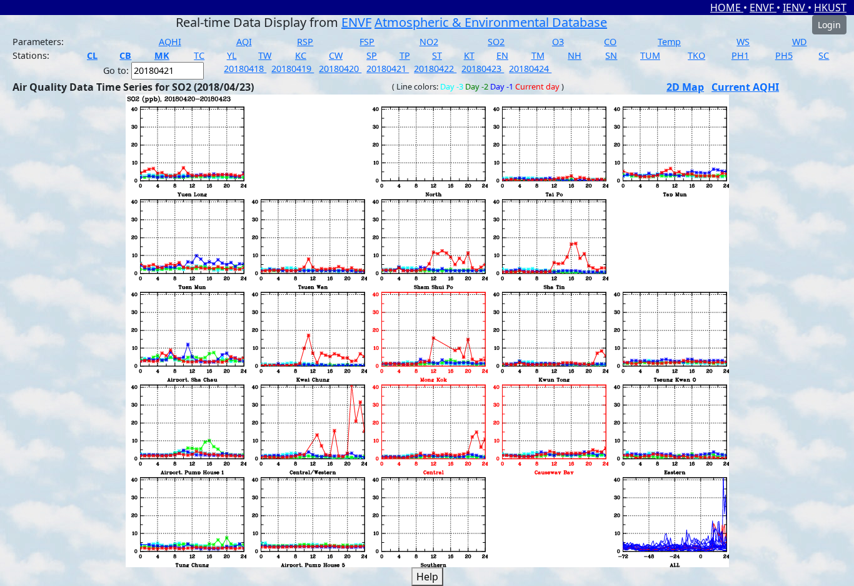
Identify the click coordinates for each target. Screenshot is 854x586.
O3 (558, 42)
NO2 (428, 42)
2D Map (685, 87)
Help (427, 576)
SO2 (496, 42)
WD (799, 42)
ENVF (763, 7)
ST (437, 55)
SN (611, 55)
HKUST (830, 7)
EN (502, 55)
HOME (726, 7)
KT (469, 55)
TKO (696, 55)
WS (743, 42)
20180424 (530, 69)
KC (300, 55)
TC (199, 55)
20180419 (292, 69)
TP (404, 55)
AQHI (170, 42)
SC (823, 55)
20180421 (387, 69)
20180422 (435, 69)
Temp (669, 42)
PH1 (740, 55)
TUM (650, 55)
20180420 (340, 69)
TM (538, 55)
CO (610, 42)
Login (829, 25)
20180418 (245, 69)
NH (574, 55)
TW (264, 55)
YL (232, 55)
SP (371, 55)
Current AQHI (745, 87)
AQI (244, 42)
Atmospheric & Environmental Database (490, 22)
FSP (366, 42)
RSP (305, 42)
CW (336, 55)
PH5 (784, 55)
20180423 (482, 69)
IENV (795, 7)
